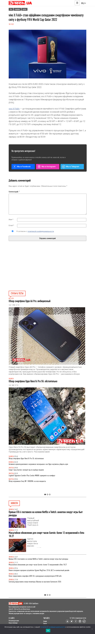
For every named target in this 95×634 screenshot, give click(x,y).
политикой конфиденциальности (41, 231)
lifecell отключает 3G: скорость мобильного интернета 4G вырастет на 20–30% (35, 564)
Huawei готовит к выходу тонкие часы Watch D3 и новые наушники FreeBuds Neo (36, 559)
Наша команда (13, 623)
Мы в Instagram (49, 166)
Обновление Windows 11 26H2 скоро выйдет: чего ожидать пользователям (34, 570)
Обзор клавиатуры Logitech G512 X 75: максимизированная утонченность (33, 470)
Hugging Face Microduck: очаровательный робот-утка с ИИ (28, 582)
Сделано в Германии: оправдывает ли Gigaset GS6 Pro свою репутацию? (33, 576)
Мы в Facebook (23, 166)
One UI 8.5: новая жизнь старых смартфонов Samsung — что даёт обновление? (36, 464)
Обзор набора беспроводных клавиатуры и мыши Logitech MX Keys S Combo (34, 458)
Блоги (45, 623)
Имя (11, 219)
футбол (24, 9)
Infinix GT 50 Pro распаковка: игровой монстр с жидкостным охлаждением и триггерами (39, 475)
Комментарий (14, 191)
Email (11, 225)
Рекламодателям (14, 620)
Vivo (11, 9)
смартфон (17, 9)
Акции (45, 621)
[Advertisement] (30, 271)
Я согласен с (35, 231)
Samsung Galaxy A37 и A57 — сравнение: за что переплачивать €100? (32, 481)
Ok (48, 630)
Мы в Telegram (72, 166)
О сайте (12, 618)
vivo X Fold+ (14, 108)
